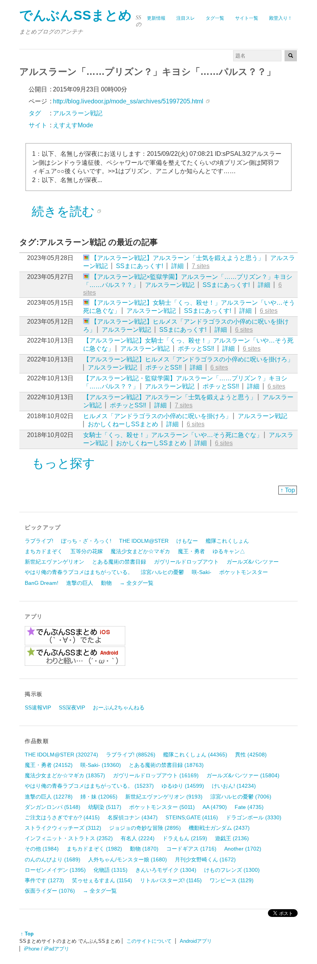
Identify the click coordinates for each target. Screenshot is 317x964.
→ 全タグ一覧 (136, 583)
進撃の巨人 (79, 583)
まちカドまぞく (44, 551)
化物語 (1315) (111, 870)
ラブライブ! (39, 541)
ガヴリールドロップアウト (186, 562)
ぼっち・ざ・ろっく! (86, 541)
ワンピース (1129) (232, 880)
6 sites (269, 310)
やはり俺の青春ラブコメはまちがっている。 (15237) (89, 786)
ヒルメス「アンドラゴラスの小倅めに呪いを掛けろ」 (157, 416)
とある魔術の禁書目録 (119, 562)
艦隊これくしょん (227, 541)
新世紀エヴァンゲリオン (54, 562)
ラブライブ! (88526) (130, 754)
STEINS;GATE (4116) (191, 817)
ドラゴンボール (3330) (253, 817)
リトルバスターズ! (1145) (171, 880)
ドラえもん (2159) (184, 838)
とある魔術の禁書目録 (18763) (166, 765)
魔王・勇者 (191, 551)
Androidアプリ (196, 941)
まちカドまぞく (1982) (94, 849)
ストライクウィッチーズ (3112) (63, 828)
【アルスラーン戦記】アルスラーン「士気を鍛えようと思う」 (177, 258)
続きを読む (63, 211)
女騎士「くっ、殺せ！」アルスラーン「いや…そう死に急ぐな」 (172, 435)
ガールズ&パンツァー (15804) (243, 775)
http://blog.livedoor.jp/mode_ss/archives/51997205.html (128, 101)
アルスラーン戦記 (169, 285)
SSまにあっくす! (139, 266)
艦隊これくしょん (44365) (195, 754)
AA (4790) (215, 807)
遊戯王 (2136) (232, 838)
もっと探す (63, 463)
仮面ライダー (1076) (50, 891)
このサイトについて (149, 941)
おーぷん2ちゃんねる (119, 707)
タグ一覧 (215, 18)
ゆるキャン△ (229, 551)
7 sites (201, 266)
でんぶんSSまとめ (75, 15)
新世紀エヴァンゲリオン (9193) (164, 796)
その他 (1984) (42, 849)
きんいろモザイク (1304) (165, 870)
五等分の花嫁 (86, 551)
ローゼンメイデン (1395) (55, 870)
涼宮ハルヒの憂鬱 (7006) (240, 796)
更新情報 (156, 18)
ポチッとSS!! (196, 348)
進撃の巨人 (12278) (49, 796)
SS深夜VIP (72, 707)
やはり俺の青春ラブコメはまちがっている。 (79, 572)
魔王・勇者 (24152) (49, 765)
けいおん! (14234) (234, 786)
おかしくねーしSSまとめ (123, 424)
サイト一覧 (246, 18)
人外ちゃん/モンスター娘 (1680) (127, 859)
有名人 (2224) (138, 838)
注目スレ (185, 18)
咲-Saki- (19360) (100, 765)
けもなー (187, 541)
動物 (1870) (144, 849)
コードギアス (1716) (191, 849)
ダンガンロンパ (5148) (52, 807)
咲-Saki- (201, 572)
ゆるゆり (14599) (183, 786)
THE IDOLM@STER (144, 541)
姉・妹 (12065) (99, 796)
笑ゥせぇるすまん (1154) (102, 880)
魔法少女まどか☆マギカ (140, 551)
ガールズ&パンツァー (253, 562)
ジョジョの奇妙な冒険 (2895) (145, 828)
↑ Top (287, 490)
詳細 (177, 266)
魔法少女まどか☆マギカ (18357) (65, 775)
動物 (106, 583)
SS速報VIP (38, 707)
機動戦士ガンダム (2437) (219, 828)
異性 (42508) (251, 754)
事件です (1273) (44, 880)
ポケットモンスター (243, 572)
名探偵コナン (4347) (132, 817)
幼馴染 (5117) (104, 807)
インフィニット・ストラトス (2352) (69, 838)
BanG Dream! (41, 583)
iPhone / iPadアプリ (46, 949)
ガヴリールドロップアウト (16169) (156, 775)
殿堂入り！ (280, 18)
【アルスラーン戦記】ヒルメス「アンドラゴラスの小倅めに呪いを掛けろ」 (188, 359)
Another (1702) (242, 849)
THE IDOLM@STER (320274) (61, 754)
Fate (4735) (249, 807)
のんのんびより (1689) (52, 859)
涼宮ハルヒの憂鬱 (162, 572)
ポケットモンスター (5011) (162, 807)
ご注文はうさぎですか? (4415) (62, 817)
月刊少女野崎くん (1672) (205, 859)
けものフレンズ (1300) (232, 870)
